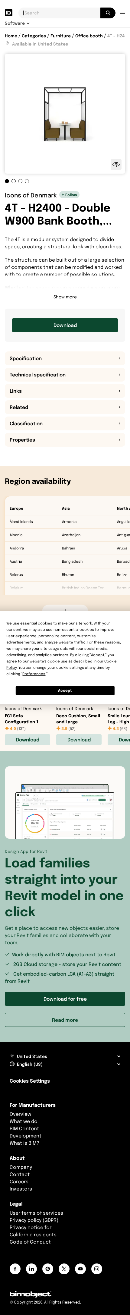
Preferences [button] (33, 674)
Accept (65, 690)
